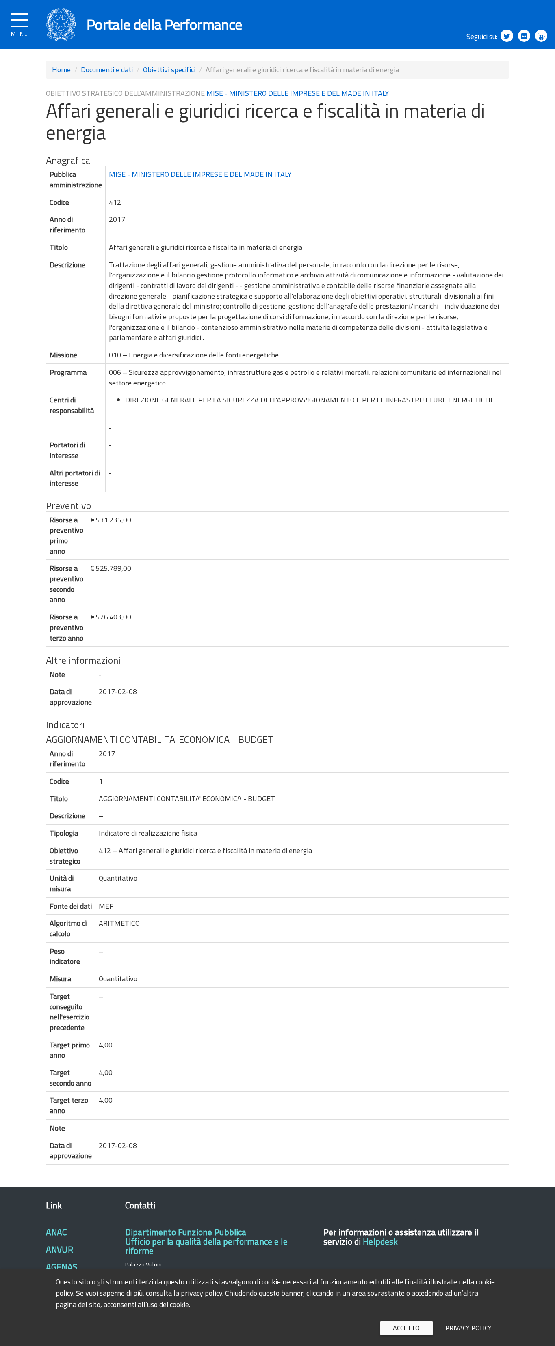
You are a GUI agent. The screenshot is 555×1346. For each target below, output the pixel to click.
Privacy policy (468, 1328)
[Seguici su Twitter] (507, 36)
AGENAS (62, 1266)
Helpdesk (380, 1241)
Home (61, 69)
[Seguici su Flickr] (524, 36)
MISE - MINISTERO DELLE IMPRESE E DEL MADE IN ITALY (297, 93)
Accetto (406, 1328)
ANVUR (59, 1249)
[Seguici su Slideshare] (541, 36)
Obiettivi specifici (169, 69)
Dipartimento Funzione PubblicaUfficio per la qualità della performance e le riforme (206, 1242)
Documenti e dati (107, 69)
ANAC (56, 1232)
